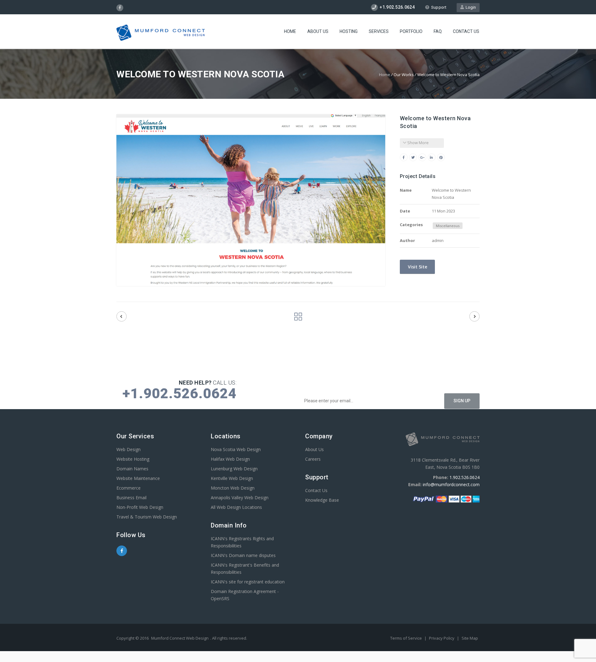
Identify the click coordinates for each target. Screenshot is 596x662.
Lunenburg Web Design (234, 469)
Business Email (131, 497)
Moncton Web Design (233, 488)
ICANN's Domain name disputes (243, 555)
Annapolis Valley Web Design (240, 497)
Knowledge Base (322, 500)
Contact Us (466, 31)
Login (470, 7)
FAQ (438, 31)
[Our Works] (298, 318)
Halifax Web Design (230, 459)
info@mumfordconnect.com (451, 484)
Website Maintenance (138, 478)
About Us (317, 31)
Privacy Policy (442, 638)
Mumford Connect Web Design (180, 638)
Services (379, 31)
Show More (417, 142)
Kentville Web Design (232, 478)
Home (290, 31)
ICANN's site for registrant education (248, 582)
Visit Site (417, 267)
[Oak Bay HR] (474, 316)
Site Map (470, 638)
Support (438, 7)
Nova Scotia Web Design (236, 449)
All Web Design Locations (236, 507)
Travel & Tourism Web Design (146, 517)
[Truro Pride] (121, 316)
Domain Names (132, 469)
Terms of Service (406, 638)
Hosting (349, 31)
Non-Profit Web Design (139, 507)
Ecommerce (128, 488)
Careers (313, 459)
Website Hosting (132, 459)
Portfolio (411, 31)
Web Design (128, 449)
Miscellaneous (447, 225)
